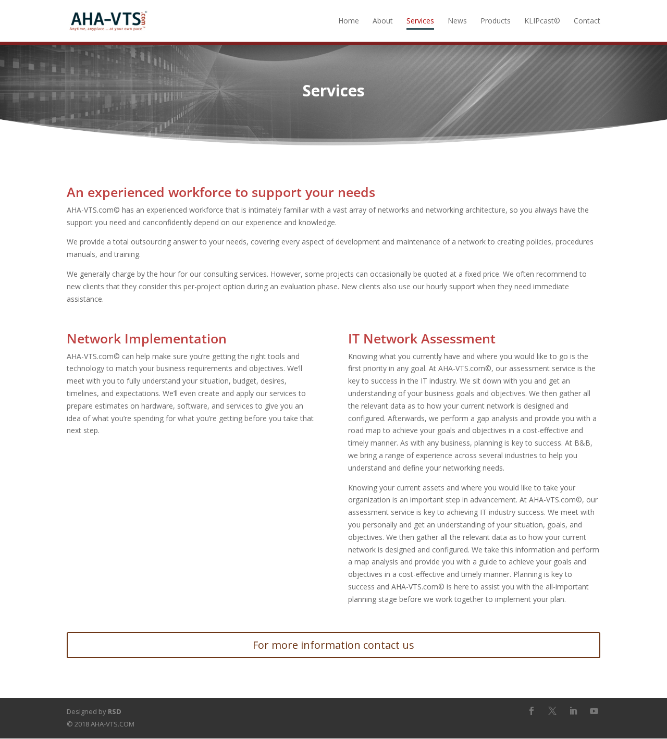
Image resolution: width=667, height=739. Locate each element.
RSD (114, 711)
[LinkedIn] (573, 712)
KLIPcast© (542, 21)
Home (348, 21)
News (457, 21)
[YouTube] (594, 712)
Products (495, 21)
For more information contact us (333, 645)
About (383, 21)
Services (420, 21)
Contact (587, 21)
